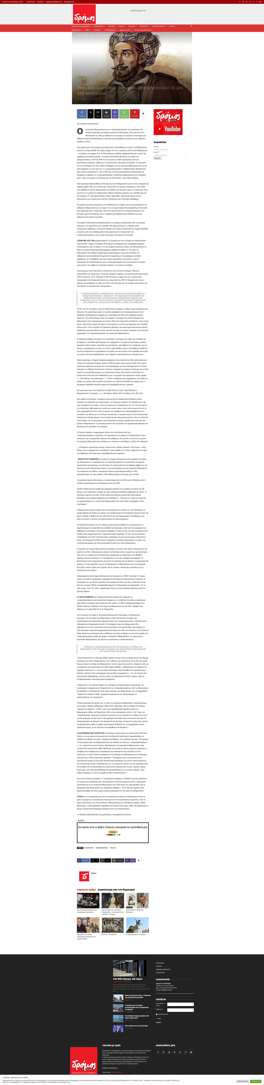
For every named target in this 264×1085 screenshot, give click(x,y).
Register (158, 1022)
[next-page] (81, 943)
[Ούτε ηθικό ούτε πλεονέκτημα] (118, 1028)
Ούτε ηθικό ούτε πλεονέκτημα (136, 1026)
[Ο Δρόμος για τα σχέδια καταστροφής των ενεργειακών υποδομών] (118, 1008)
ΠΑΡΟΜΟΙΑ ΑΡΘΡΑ (86, 890)
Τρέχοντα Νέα (125, 30)
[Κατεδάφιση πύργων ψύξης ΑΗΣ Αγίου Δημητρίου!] (118, 1018)
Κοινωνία (132, 26)
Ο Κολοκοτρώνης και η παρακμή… (136, 934)
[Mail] (246, 2)
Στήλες (171, 26)
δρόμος (82, 99)
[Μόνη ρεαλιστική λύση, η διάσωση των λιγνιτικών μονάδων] (118, 998)
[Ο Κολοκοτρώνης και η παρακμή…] (137, 925)
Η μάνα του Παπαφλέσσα (109, 934)
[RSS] (253, 2)
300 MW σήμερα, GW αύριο (127, 979)
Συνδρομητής (69, 2)
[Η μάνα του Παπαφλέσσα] (113, 925)
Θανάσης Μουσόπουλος (102, 847)
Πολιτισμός (144, 26)
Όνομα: (156, 147)
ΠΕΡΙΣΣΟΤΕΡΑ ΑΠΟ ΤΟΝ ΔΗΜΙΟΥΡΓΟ (116, 890)
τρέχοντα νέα (81, 931)
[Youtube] (260, 2)
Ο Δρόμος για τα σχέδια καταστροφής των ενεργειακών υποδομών (137, 1007)
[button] (191, 26)
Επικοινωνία (31, 2)
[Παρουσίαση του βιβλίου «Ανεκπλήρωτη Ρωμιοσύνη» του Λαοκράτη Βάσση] (88, 925)
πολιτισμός (129, 907)
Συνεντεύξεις (99, 26)
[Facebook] (239, 2)
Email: (157, 152)
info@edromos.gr (166, 990)
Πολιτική (111, 26)
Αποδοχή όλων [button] (255, 1081)
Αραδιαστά (129, 931)
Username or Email (160, 1004)
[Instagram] (243, 2)
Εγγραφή (157, 158)
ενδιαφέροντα (110, 30)
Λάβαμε (97, 30)
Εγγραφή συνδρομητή (54, 2)
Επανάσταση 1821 (89, 847)
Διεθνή (121, 26)
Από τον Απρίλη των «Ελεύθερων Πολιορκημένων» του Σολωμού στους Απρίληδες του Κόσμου (113, 912)
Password (159, 1009)
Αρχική (79, 35)
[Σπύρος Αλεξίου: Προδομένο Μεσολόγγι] (137, 900)
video (87, 30)
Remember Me (163, 1014)
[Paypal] (250, 2)
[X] (257, 2)
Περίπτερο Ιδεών (158, 26)
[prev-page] (78, 943)
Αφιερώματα (76, 30)
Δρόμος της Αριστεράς (143, 30)
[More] (143, 113)
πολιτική (79, 907)
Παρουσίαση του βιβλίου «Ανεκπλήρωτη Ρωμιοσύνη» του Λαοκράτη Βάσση (86, 937)
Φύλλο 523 (113, 847)
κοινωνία (104, 907)
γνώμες (86, 35)
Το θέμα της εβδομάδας (80, 26)
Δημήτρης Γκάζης (117, 981)
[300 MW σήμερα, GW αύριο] (132, 968)
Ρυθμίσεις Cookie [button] (242, 1081)
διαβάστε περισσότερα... (110, 1068)
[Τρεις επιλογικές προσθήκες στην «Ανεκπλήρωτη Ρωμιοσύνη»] (88, 900)
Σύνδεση (40, 2)
